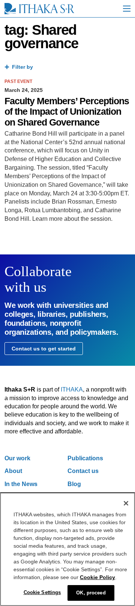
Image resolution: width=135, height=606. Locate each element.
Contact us (83, 471)
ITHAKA (72, 389)
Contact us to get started (44, 349)
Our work (17, 458)
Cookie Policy (97, 577)
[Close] (126, 503)
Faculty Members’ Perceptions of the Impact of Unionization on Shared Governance (66, 111)
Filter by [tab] (22, 67)
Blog (74, 484)
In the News (21, 484)
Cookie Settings (42, 592)
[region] (67, 549)
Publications (85, 458)
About (13, 471)
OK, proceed (90, 593)
